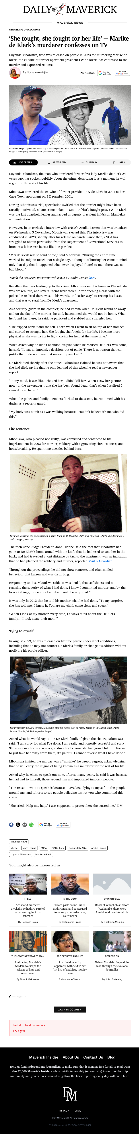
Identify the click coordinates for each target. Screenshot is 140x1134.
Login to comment (70, 1009)
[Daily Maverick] (70, 9)
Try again (19, 1031)
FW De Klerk (57, 848)
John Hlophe (29, 848)
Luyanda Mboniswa (21, 854)
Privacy (64, 1110)
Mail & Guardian (100, 561)
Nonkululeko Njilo (37, 72)
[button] (104, 73)
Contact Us (93, 1057)
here (92, 277)
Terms (77, 1110)
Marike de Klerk (43, 854)
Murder (14, 848)
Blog (111, 1057)
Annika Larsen (98, 848)
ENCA (44, 848)
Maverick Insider (43, 1057)
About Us (71, 1057)
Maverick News (19, 841)
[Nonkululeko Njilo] (15, 72)
